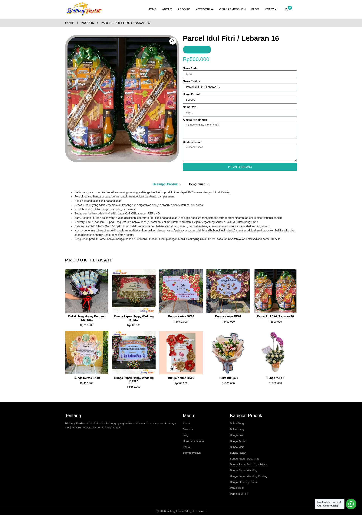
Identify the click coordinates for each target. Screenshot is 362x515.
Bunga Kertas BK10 (87, 377)
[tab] (167, 184)
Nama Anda (190, 68)
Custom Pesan (192, 142)
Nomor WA (189, 107)
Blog (255, 9)
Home (152, 9)
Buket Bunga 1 (228, 377)
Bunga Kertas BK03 (181, 316)
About (167, 9)
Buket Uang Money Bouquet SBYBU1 (86, 318)
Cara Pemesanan (232, 9)
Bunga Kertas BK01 (228, 316)
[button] (172, 41)
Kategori (203, 9)
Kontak (270, 9)
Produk (184, 9)
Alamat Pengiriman (195, 119)
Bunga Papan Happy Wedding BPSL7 (134, 318)
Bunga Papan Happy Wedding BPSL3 (134, 379)
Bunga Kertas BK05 (181, 377)
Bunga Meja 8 (275, 377)
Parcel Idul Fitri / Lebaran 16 (275, 316)
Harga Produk (191, 94)
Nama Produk (191, 81)
